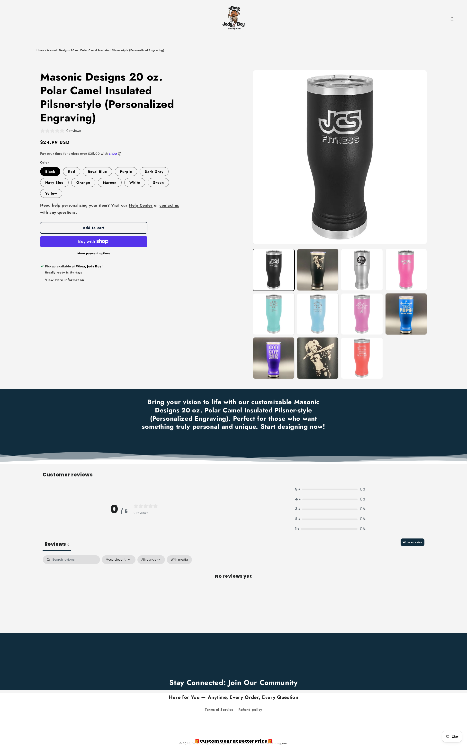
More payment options (93, 253)
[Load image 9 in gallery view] (362, 314)
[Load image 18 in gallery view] (274, 358)
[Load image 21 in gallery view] (362, 358)
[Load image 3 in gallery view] (362, 270)
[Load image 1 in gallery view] (274, 270)
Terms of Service (219, 709)
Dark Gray (154, 171)
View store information (64, 279)
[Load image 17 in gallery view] (406, 314)
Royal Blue (97, 171)
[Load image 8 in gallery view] (318, 314)
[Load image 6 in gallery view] (406, 270)
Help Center (141, 205)
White (134, 182)
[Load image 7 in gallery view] (274, 314)
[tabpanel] (233, 592)
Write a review (412, 542)
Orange (83, 182)
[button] (10, 18)
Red (71, 171)
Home (40, 50)
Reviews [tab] (57, 544)
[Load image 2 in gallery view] (318, 270)
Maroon (110, 182)
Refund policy (250, 709)
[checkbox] (179, 559)
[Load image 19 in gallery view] (318, 358)
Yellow (51, 193)
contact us (169, 205)
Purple (126, 171)
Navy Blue (54, 182)
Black (50, 171)
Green (158, 182)
